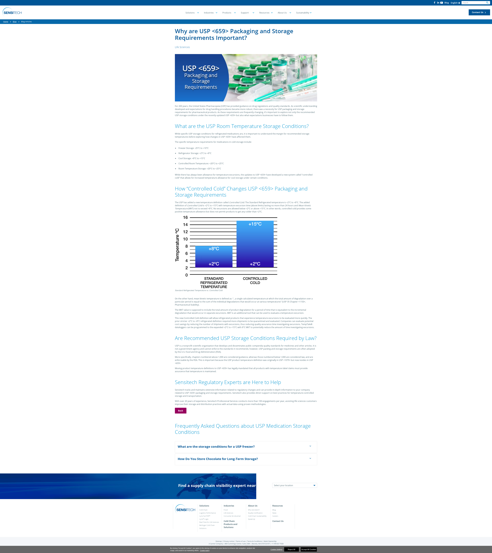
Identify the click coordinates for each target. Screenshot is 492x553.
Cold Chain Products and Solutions (230, 524)
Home (5, 21)
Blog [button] (446, 2)
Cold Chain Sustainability (257, 516)
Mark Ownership (270, 541)
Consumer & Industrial (232, 516)
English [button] (455, 2)
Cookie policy (204, 550)
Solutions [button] (190, 12)
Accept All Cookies (308, 549)
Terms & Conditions (254, 541)
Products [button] (226, 12)
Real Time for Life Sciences (209, 522)
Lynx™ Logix (203, 519)
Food (226, 510)
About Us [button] (282, 12)
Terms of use (240, 541)
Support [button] (245, 12)
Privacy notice (228, 541)
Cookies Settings (276, 549)
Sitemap (219, 541)
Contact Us (479, 12)
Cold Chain (203, 510)
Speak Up (251, 519)
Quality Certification (255, 513)
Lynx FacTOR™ (204, 516)
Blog (15, 21)
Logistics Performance (207, 513)
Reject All (291, 549)
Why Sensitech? (254, 510)
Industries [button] (209, 12)
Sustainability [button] (302, 12)
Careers (275, 516)
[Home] (12, 12)
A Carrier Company (216, 543)
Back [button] (180, 410)
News (274, 513)
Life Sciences (228, 513)
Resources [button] (264, 12)
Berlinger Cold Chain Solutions (207, 526)
